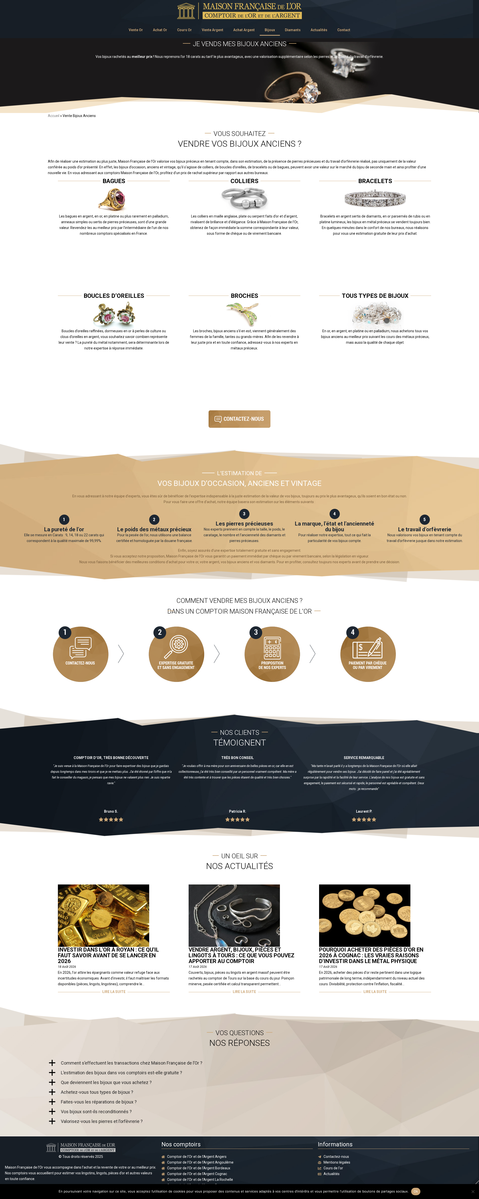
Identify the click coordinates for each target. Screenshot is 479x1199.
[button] (239, 1063)
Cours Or (184, 30)
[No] (472, 1191)
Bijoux (270, 30)
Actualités (319, 30)
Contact (343, 30)
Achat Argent (244, 30)
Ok (416, 1191)
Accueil (53, 116)
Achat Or (160, 30)
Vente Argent (212, 30)
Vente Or (136, 30)
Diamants (293, 30)
